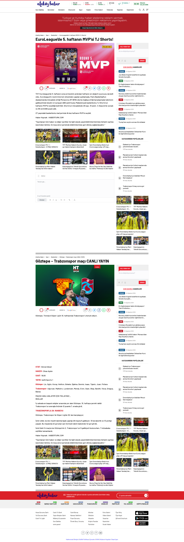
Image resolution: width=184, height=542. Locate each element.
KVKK (97, 539)
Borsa (38, 503)
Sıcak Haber (107, 524)
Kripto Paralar (142, 503)
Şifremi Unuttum (121, 518)
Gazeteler (130, 10)
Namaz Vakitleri (50, 503)
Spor (81, 10)
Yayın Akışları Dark (59, 515)
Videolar (110, 10)
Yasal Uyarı (115, 539)
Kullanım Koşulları (105, 539)
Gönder (42, 200)
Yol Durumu (128, 503)
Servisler (51, 10)
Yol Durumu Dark (41, 515)
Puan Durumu (92, 503)
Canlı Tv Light (40, 518)
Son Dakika (40, 10)
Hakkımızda (69, 539)
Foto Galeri (99, 10)
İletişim (76, 539)
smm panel (56, 524)
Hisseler (104, 503)
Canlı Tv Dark (57, 512)
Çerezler (92, 539)
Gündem (61, 10)
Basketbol (54, 35)
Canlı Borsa (74, 512)
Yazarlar (120, 10)
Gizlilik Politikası (84, 539)
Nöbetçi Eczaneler (59, 518)
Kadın (88, 10)
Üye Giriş (119, 512)
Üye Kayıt (119, 515)
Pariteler (115, 503)
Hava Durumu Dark (42, 512)
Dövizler (91, 515)
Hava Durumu (78, 503)
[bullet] (64, 200)
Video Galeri (107, 515)
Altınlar (90, 512)
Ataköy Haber (40, 35)
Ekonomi (71, 10)
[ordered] (61, 200)
